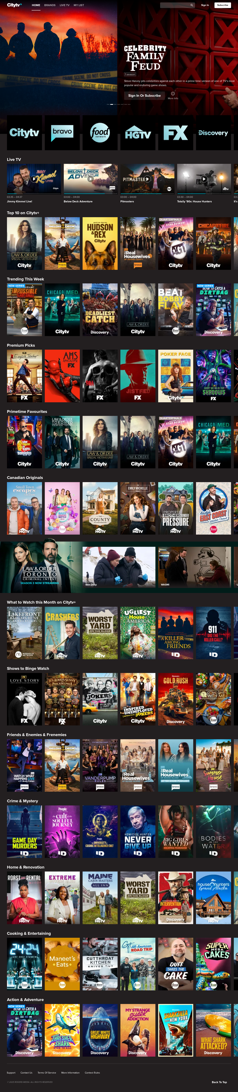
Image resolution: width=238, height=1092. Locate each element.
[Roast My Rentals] (24, 898)
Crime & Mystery (22, 801)
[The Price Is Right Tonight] (24, 442)
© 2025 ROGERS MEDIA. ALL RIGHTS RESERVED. (30, 1082)
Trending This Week (25, 279)
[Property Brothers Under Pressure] (175, 508)
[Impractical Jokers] (100, 699)
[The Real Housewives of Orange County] (137, 243)
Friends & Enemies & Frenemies (36, 734)
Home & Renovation (25, 867)
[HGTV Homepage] (137, 132)
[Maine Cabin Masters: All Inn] (100, 898)
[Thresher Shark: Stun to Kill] (62, 1030)
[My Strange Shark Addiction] (137, 1030)
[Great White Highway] (100, 1030)
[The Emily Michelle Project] (137, 508)
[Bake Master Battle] (62, 508)
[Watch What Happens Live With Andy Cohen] (24, 765)
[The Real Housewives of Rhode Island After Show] (175, 765)
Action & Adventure (25, 999)
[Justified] (137, 376)
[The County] (100, 508)
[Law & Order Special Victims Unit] (24, 243)
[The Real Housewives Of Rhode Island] (137, 765)
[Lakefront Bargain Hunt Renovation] (24, 633)
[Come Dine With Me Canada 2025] (213, 699)
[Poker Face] (175, 376)
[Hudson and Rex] (100, 243)
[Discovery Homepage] (213, 132)
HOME (36, 5)
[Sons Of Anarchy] (100, 376)
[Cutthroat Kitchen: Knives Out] (100, 964)
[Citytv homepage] (24, 132)
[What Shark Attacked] (213, 1030)
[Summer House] (213, 765)
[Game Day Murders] (24, 831)
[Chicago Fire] (213, 243)
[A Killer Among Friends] (175, 633)
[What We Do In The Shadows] (213, 376)
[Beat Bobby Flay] (175, 309)
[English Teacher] (24, 376)
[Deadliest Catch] (100, 309)
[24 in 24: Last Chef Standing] (24, 964)
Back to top (219, 1082)
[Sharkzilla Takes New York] (175, 1030)
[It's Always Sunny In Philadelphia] (62, 699)
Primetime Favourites (27, 411)
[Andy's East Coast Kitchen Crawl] (213, 508)
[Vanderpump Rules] (100, 765)
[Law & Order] (137, 309)
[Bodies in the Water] (213, 831)
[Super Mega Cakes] (213, 964)
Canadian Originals (25, 477)
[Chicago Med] (62, 309)
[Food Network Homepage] (100, 132)
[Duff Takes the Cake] (175, 964)
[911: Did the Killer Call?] (213, 633)
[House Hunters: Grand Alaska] (213, 898)
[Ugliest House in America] (137, 633)
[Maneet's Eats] (62, 964)
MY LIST (79, 5)
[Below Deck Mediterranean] (62, 243)
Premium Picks (21, 345)
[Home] (14, 5)
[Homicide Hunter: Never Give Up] (137, 831)
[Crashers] (62, 633)
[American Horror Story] (62, 376)
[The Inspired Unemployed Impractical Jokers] (137, 699)
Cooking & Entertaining (29, 933)
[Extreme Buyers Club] (62, 898)
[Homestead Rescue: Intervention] (175, 898)
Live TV (14, 159)
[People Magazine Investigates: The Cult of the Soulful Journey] (62, 831)
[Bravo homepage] (62, 132)
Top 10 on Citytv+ (23, 212)
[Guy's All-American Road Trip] (137, 964)
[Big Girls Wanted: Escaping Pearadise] (175, 831)
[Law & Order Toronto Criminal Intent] (62, 442)
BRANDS (50, 5)
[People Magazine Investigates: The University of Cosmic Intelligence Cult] (100, 831)
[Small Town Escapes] (24, 508)
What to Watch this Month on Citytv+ (41, 602)
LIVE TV (65, 5)
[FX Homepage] (175, 132)
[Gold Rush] (175, 699)
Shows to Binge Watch (28, 668)
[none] (11, 1072)
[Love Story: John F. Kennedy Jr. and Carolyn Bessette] (24, 699)
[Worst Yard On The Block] (100, 633)
